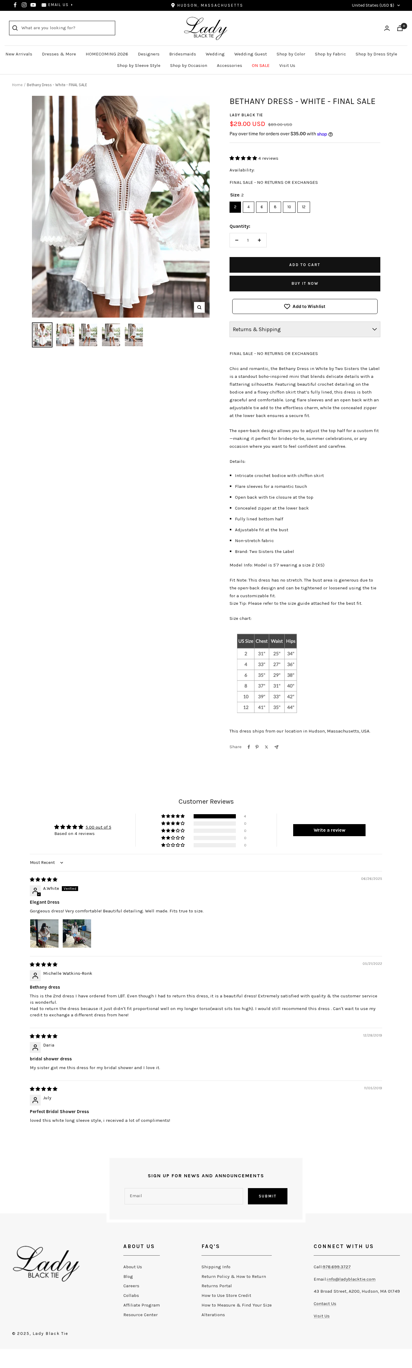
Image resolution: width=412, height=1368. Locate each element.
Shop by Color (291, 54)
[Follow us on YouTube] (33, 5)
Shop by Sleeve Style (138, 65)
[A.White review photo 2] (76, 933)
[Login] (387, 28)
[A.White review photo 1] (44, 933)
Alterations (213, 1314)
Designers (149, 54)
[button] (244, 158)
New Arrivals (18, 54)
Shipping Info (215, 1266)
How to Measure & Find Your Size (236, 1305)
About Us (132, 1266)
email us (58, 4)
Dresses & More (59, 54)
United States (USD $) (373, 5)
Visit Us (287, 65)
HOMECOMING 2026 (107, 54)
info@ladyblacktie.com (351, 1279)
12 (304, 205)
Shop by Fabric (330, 54)
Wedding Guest (250, 54)
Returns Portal (216, 1285)
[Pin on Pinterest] (256, 747)
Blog (128, 1276)
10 (289, 205)
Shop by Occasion (188, 65)
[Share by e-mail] (276, 747)
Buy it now (305, 283)
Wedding (215, 54)
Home (17, 85)
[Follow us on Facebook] (15, 5)
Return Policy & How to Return (233, 1276)
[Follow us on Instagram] (24, 5)
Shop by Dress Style (376, 54)
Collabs (131, 1295)
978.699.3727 (337, 1266)
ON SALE (261, 65)
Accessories (229, 65)
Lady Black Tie (246, 115)
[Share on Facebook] (249, 747)
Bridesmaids (182, 54)
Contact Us (325, 1303)
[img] (43, 879)
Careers (131, 1285)
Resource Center (140, 1314)
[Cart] (400, 28)
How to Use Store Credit (226, 1295)
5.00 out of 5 (98, 827)
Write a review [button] (329, 830)
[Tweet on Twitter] (266, 747)
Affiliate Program (141, 1305)
